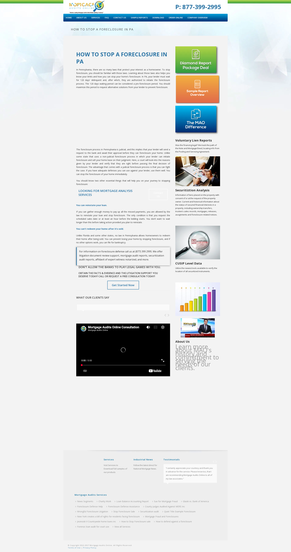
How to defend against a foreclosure (174, 521)
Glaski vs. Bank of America (196, 501)
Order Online (176, 17)
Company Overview (197, 17)
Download (158, 17)
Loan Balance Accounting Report (132, 501)
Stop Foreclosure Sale (124, 511)
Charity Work (105, 501)
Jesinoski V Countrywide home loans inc (96, 521)
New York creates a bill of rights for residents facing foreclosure (108, 516)
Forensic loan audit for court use (93, 526)
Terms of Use (74, 548)
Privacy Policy (89, 548)
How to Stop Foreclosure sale (136, 521)
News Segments (85, 501)
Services (95, 17)
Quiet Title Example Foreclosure (180, 511)
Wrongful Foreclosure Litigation (92, 511)
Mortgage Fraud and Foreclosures (162, 516)
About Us (81, 17)
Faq (107, 17)
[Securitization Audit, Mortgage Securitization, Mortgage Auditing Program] (87, 7)
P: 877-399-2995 (198, 7)
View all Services (122, 526)
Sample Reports (139, 17)
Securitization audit (149, 511)
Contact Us (119, 17)
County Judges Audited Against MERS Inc (165, 506)
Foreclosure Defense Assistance (124, 506)
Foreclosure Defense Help (90, 506)
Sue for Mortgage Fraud (166, 501)
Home (69, 17)
